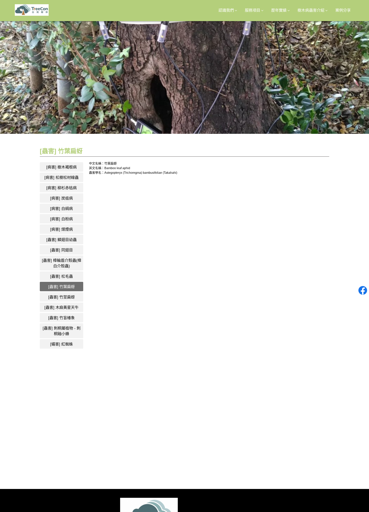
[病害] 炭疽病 (61, 198)
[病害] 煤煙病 (61, 229)
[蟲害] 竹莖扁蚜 (61, 297)
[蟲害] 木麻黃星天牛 (61, 307)
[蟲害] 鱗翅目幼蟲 (61, 240)
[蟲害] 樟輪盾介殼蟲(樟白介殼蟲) (61, 263)
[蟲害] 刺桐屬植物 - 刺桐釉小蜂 (62, 331)
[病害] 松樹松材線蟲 (61, 177)
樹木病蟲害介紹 (311, 10)
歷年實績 (279, 10)
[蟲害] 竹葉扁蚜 (61, 287)
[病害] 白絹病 (61, 209)
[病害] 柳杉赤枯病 (61, 188)
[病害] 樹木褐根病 (61, 167)
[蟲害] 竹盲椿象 (61, 318)
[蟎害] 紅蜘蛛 (61, 344)
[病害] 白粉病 (61, 219)
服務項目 (252, 10)
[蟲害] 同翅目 (61, 250)
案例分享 (343, 10)
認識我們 (226, 10)
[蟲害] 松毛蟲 (61, 276)
